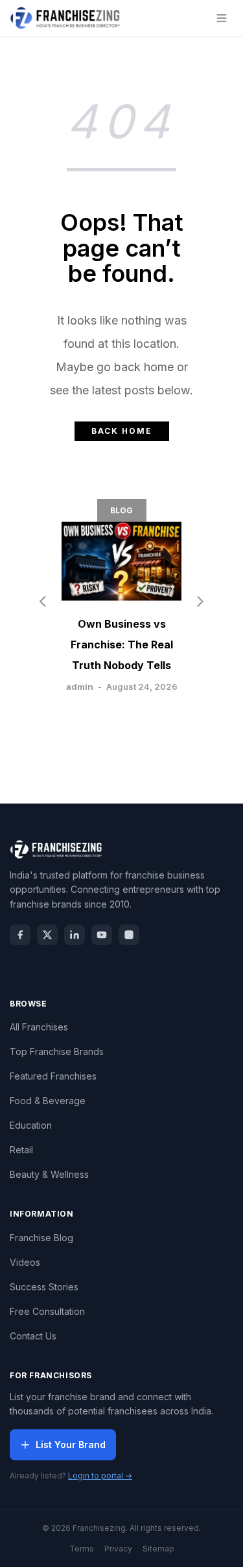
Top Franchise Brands (57, 1051)
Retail (21, 1149)
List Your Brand (71, 1444)
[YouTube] (101, 934)
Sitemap (158, 1548)
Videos (25, 1262)
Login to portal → (100, 1475)
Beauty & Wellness (49, 1174)
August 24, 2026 (142, 686)
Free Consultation (47, 1311)
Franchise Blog (41, 1237)
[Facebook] (20, 934)
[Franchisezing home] (65, 18)
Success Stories (44, 1286)
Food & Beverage (48, 1100)
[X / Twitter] (47, 934)
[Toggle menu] (221, 18)
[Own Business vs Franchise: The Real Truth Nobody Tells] (121, 561)
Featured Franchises (53, 1076)
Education (31, 1125)
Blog (121, 510)
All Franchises (39, 1026)
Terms (81, 1548)
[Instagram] (129, 934)
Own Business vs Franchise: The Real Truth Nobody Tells (122, 644)
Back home (121, 431)
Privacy (118, 1548)
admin (79, 686)
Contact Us (33, 1335)
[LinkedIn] (74, 934)
